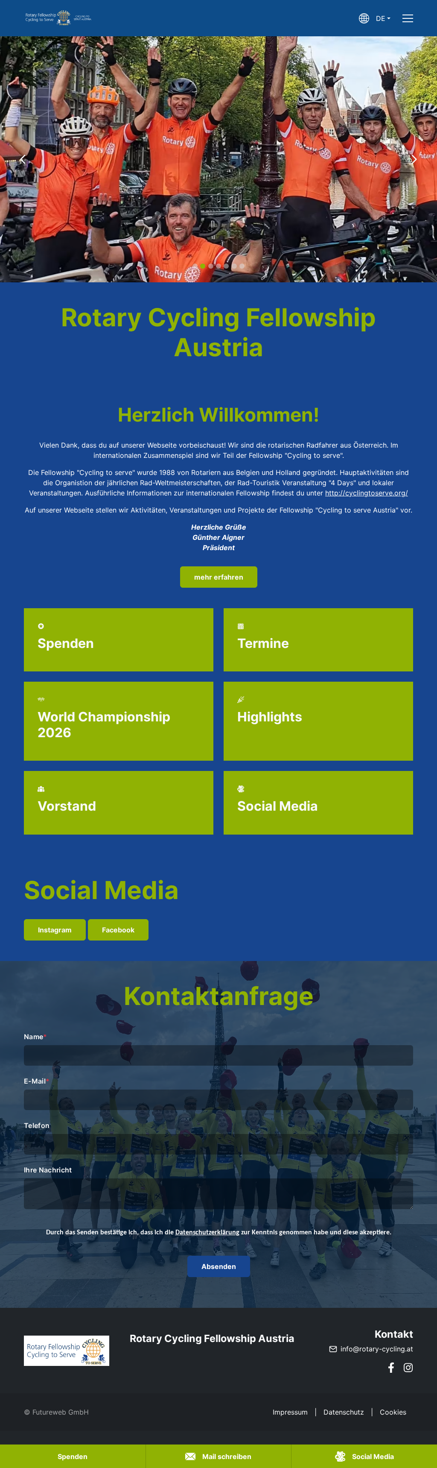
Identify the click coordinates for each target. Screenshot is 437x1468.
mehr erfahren (218, 577)
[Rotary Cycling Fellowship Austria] (66, 1351)
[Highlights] (318, 721)
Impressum (290, 1412)
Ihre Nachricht (48, 1170)
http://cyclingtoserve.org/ (366, 493)
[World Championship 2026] (118, 721)
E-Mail (37, 1081)
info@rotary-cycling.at (377, 1349)
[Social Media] (318, 803)
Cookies (393, 1412)
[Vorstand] (118, 803)
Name (35, 1036)
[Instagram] (408, 1368)
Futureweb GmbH (60, 1412)
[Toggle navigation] (407, 18)
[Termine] (318, 640)
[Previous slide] (23, 159)
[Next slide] (414, 159)
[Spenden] (118, 640)
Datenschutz (343, 1412)
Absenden (218, 1266)
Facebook (118, 930)
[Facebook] (391, 1368)
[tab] (195, 266)
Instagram (55, 930)
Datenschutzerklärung (207, 1232)
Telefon (37, 1125)
